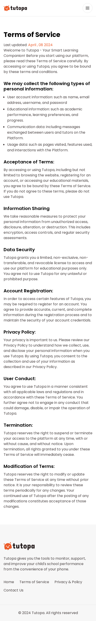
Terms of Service (34, 582)
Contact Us (13, 590)
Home (9, 582)
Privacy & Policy (68, 582)
